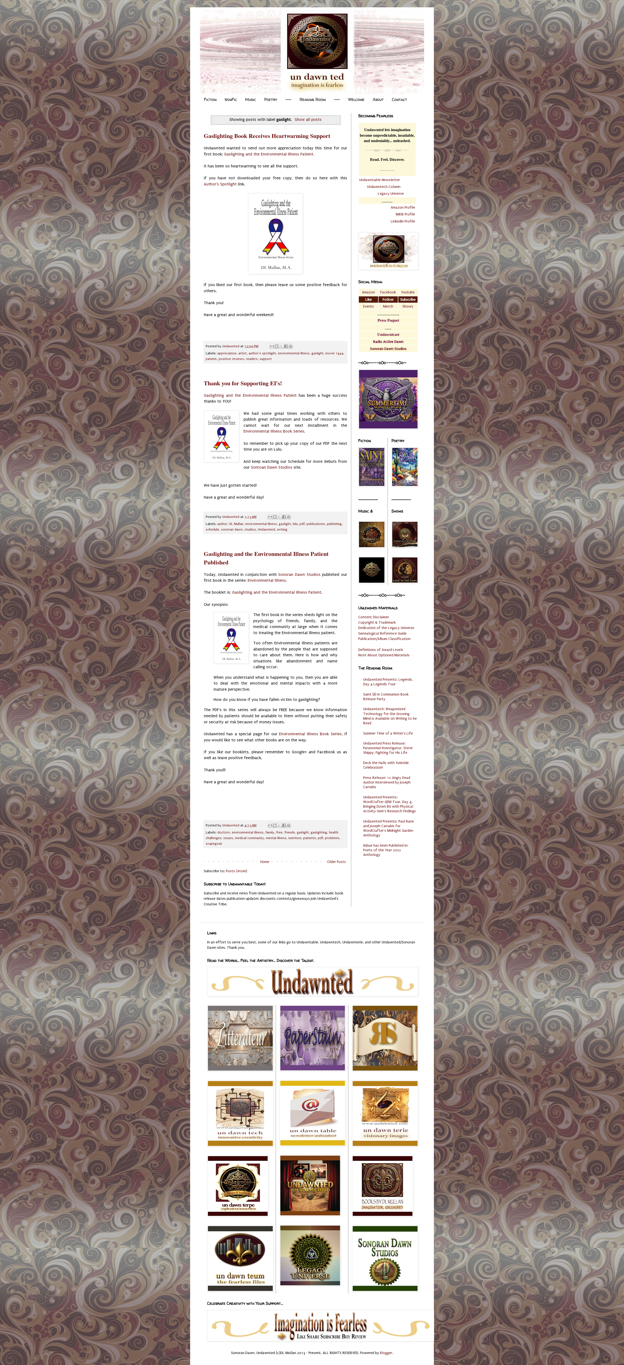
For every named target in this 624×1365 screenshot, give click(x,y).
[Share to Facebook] (285, 346)
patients (309, 838)
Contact (399, 99)
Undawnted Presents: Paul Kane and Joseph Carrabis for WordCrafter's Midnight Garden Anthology (388, 828)
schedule (212, 530)
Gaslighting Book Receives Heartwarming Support (267, 135)
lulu (295, 524)
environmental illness (294, 353)
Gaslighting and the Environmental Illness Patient (250, 395)
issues (228, 838)
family (269, 832)
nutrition (294, 838)
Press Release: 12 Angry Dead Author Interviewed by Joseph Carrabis (386, 782)
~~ (288, 99)
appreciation (226, 353)
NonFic (231, 99)
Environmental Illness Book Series (274, 431)
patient (211, 359)
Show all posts (308, 119)
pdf (302, 524)
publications (316, 524)
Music (250, 99)
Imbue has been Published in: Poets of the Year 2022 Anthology (385, 850)
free (279, 832)
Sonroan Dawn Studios (271, 467)
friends (289, 832)
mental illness (276, 838)
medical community (249, 838)
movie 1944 (334, 353)
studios (250, 530)
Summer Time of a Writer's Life (388, 733)
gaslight (317, 353)
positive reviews (231, 359)
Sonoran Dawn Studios (299, 574)
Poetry (270, 99)
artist (242, 353)
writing (282, 530)
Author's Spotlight (220, 184)
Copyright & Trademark (377, 622)
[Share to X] (281, 346)
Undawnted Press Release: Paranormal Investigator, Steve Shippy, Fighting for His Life (388, 748)
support (266, 359)
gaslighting (319, 832)
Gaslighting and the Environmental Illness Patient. (269, 154)
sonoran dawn (232, 530)
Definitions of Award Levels (380, 650)
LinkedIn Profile (403, 221)
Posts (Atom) (236, 871)
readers (252, 359)
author (222, 524)
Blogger (386, 1353)
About (378, 99)
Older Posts (336, 862)
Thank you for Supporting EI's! (243, 383)
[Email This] (272, 346)
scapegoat (214, 844)
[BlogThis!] (276, 346)
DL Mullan (236, 524)
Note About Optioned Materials (384, 655)
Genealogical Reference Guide (382, 633)
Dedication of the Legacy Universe (386, 628)
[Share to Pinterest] (290, 346)
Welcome (356, 99)
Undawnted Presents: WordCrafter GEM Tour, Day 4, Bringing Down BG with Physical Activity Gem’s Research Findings (389, 804)
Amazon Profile (403, 207)
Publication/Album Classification (384, 639)
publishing (334, 524)
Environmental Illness (267, 580)
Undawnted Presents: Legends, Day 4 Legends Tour (388, 681)
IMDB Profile (405, 214)
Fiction (210, 99)
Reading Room (313, 99)
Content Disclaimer (373, 617)
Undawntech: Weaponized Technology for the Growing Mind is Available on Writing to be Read (390, 716)
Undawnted (266, 530)
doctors (223, 832)
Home (264, 862)
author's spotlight (262, 353)
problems (332, 838)
